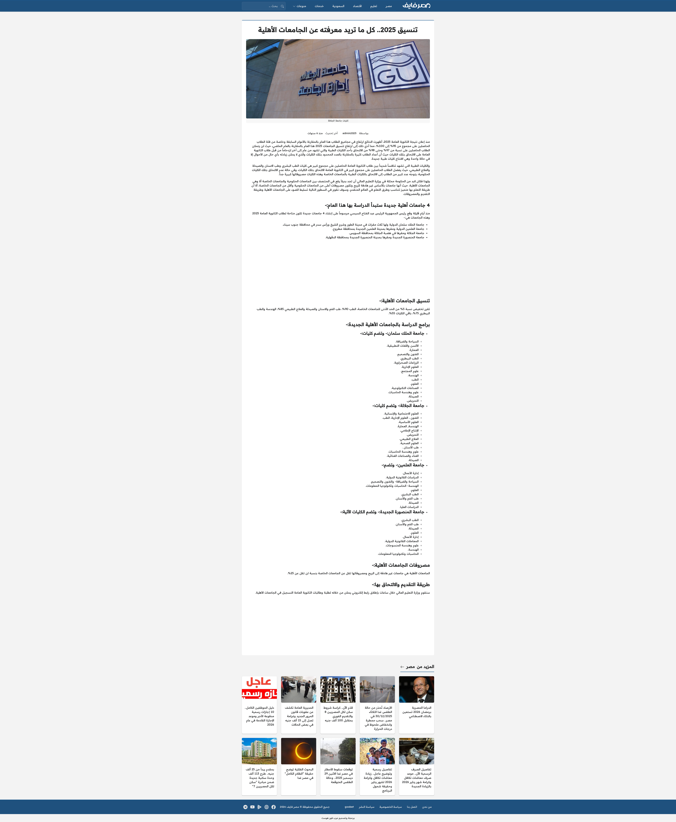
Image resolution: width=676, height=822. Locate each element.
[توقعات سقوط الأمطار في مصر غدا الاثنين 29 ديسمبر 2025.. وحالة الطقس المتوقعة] (337, 766)
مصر (410, 666)
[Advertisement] (338, 267)
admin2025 (349, 133)
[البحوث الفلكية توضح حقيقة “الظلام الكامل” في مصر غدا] (298, 766)
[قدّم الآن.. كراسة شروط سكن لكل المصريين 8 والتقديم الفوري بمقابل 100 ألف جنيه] (337, 705)
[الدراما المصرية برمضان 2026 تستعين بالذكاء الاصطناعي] (416, 705)
